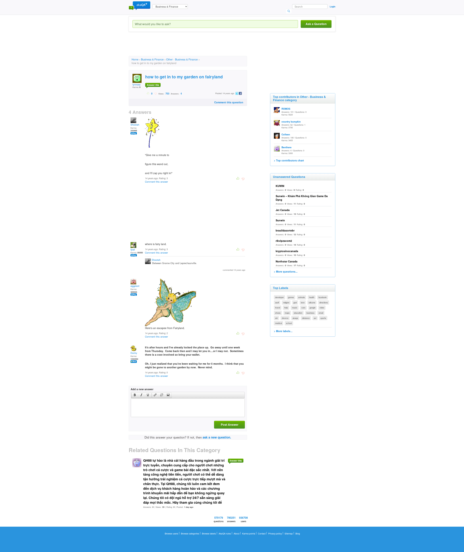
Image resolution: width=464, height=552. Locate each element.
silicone (312, 302)
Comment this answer (156, 181)
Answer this (153, 85)
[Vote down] (155, 93)
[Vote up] (148, 93)
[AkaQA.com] (139, 5)
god (295, 302)
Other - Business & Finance (182, 59)
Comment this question (228, 102)
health (311, 297)
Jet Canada (283, 210)
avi (315, 318)
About (236, 533)
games (291, 297)
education (298, 312)
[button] (134, 395)
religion (286, 302)
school (289, 323)
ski (276, 318)
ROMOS (285, 108)
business (310, 312)
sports (323, 318)
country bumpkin (291, 121)
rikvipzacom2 (284, 241)
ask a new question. (217, 437)
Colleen (285, 134)
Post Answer (229, 424)
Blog (297, 533)
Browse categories (190, 533)
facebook (322, 297)
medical (278, 323)
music (294, 307)
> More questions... (286, 271)
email (321, 312)
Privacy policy (275, 533)
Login (332, 6)
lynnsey (136, 84)
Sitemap (289, 533)
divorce (285, 318)
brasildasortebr (285, 230)
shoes (278, 312)
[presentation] (135, 395)
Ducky (133, 353)
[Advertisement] (195, 47)
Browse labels (209, 533)
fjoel (132, 249)
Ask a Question (316, 24)
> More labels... (283, 331)
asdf (277, 302)
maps (287, 312)
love (302, 302)
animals (301, 297)
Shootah (134, 124)
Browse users (171, 533)
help (286, 307)
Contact (262, 533)
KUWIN (280, 186)
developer (279, 297)
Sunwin (280, 220)
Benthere (286, 147)
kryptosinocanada (287, 251)
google (312, 307)
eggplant (134, 286)
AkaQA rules (225, 533)
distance (306, 318)
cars (303, 307)
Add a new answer (142, 389)
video (322, 307)
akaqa (295, 318)
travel (277, 307)
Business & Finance (152, 59)
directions (323, 302)
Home (135, 59)
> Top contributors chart (289, 160)
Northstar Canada (286, 261)
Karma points (248, 533)
